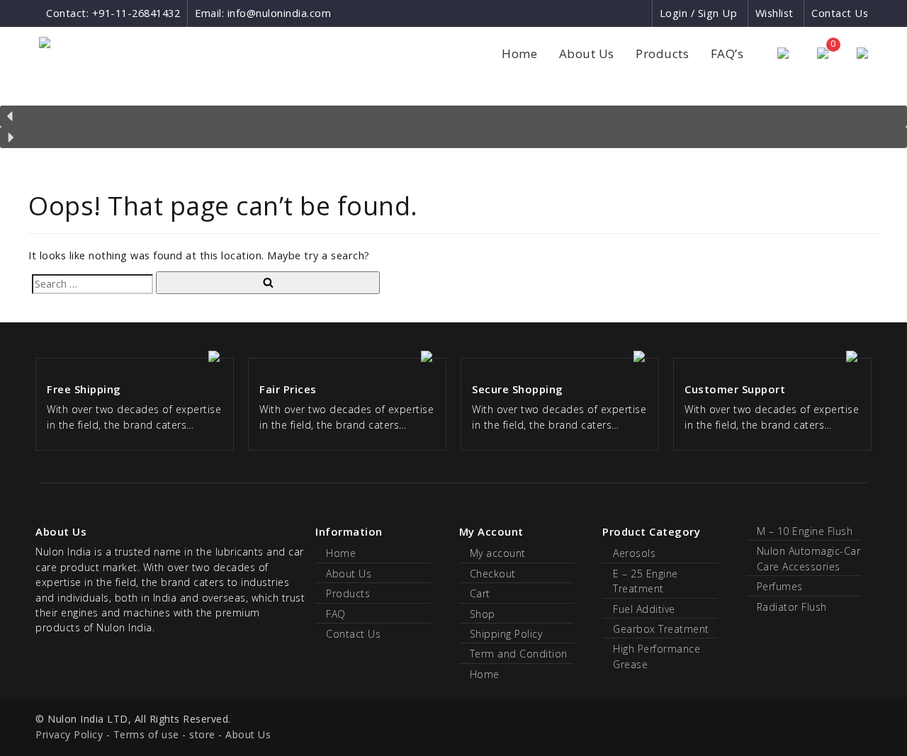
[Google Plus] (615, 13)
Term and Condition (519, 653)
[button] (453, 116)
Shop (482, 614)
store (202, 734)
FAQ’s (727, 53)
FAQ (336, 614)
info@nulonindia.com (279, 13)
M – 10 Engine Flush (805, 531)
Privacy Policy (69, 734)
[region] (453, 118)
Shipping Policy (506, 634)
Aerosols (634, 553)
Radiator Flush (792, 607)
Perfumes (780, 586)
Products (662, 53)
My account (498, 553)
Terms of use (146, 734)
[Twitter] (640, 13)
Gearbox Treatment (661, 629)
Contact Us (839, 13)
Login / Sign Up (699, 13)
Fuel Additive (644, 609)
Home (519, 53)
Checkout (493, 573)
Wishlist (774, 13)
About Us (586, 53)
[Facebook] (589, 13)
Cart (480, 593)
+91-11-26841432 (136, 13)
